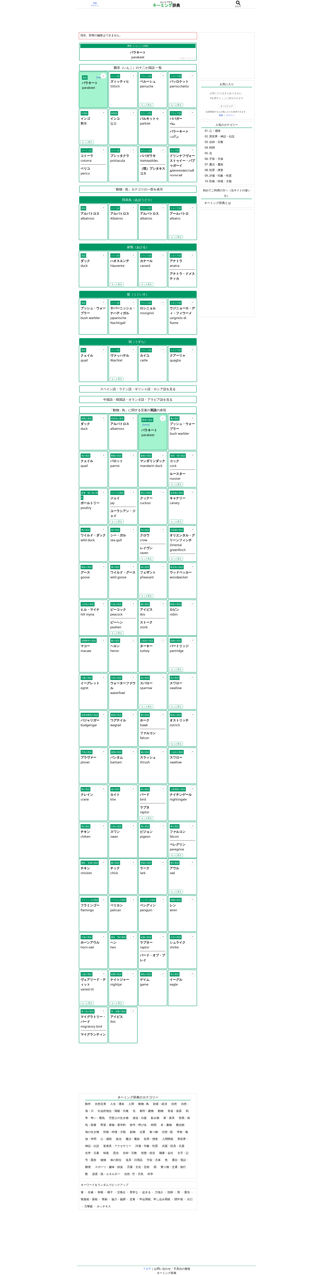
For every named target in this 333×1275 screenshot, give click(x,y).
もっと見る (146, 104)
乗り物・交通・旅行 (174, 1167)
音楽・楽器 (175, 1111)
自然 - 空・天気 (134, 1174)
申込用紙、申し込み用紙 (155, 1199)
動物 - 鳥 (144, 1104)
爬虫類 (180, 1125)
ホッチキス (104, 1206)
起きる (146, 1192)
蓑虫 (187, 1192)
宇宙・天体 (154, 1160)
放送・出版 (140, 1118)
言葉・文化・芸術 (138, 1167)
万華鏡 (88, 1206)
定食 (133, 1199)
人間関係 (168, 1139)
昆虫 (116, 1153)
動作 (88, 1104)
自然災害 (101, 1104)
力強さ (159, 1192)
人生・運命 (117, 1104)
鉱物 (133, 1132)
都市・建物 (147, 1111)
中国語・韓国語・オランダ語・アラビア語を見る (138, 399)
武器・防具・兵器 (173, 1146)
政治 (119, 1139)
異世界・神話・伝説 (221, 136)
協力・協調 (119, 1199)
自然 (174, 1104)
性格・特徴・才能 (114, 1132)
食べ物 (154, 1132)
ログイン (95, 5)
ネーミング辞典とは (217, 203)
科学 (151, 1174)
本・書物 (167, 1125)
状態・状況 (148, 1153)
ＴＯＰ (147, 1269)
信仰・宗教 (130, 1153)
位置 (143, 1132)
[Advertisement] (166, 20)
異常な (134, 1192)
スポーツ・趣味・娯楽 (109, 1167)
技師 (170, 1192)
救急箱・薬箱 (89, 1199)
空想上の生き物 (119, 1118)
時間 (154, 1125)
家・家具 (169, 1118)
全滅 (91, 1192)
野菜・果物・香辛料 (113, 1125)
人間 (131, 1104)
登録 (95, 3)
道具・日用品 (134, 1160)
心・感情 (106, 1139)
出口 (190, 1199)
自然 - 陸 (167, 1132)
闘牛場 (179, 1199)
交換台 (121, 1192)
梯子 (110, 1192)
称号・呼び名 (138, 1125)
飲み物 (155, 1118)
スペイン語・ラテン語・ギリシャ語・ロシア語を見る (138, 389)
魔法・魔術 (133, 1139)
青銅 (105, 1199)
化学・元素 (92, 1153)
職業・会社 (166, 1153)
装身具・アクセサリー (117, 1146)
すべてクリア (226, 106)
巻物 (101, 1192)
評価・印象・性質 (147, 1146)
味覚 (106, 1153)
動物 (161, 1111)
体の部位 (116, 1160)
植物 (104, 1160)
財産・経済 (160, 1104)
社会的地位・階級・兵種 (113, 1111)
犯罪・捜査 (151, 1139)
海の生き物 (92, 1132)
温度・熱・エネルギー (106, 1174)
